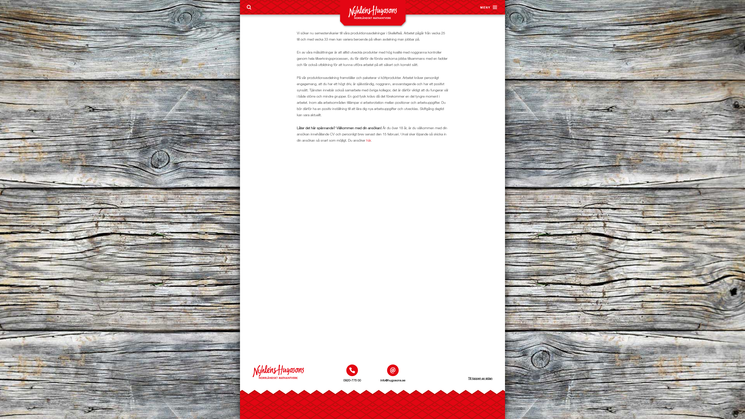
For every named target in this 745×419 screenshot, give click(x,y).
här (368, 140)
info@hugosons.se (392, 380)
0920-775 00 (352, 380)
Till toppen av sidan (480, 378)
